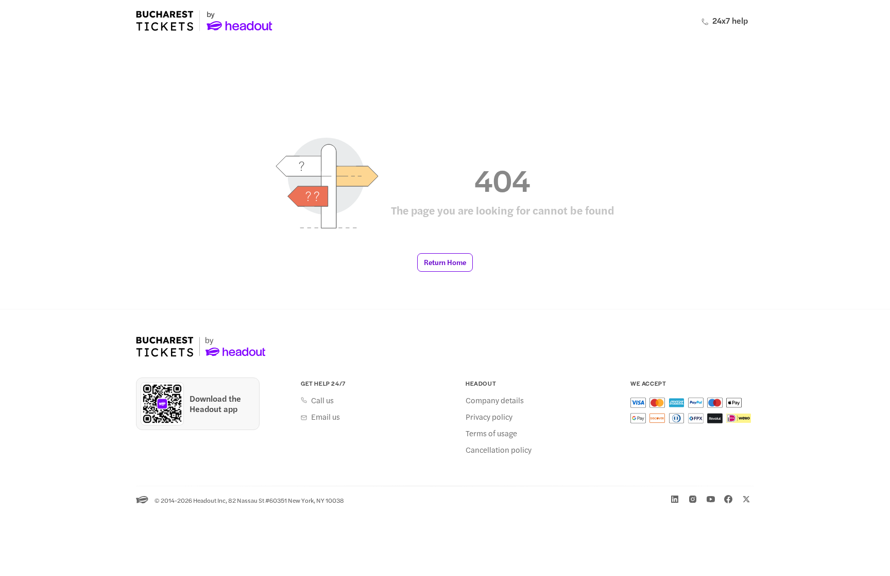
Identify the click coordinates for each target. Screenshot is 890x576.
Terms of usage (491, 433)
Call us (322, 400)
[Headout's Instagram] (693, 499)
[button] (445, 262)
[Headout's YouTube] (711, 499)
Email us (325, 417)
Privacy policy (489, 417)
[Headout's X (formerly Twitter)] (746, 499)
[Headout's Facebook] (728, 499)
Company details (495, 400)
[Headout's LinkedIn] (675, 499)
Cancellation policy (499, 450)
